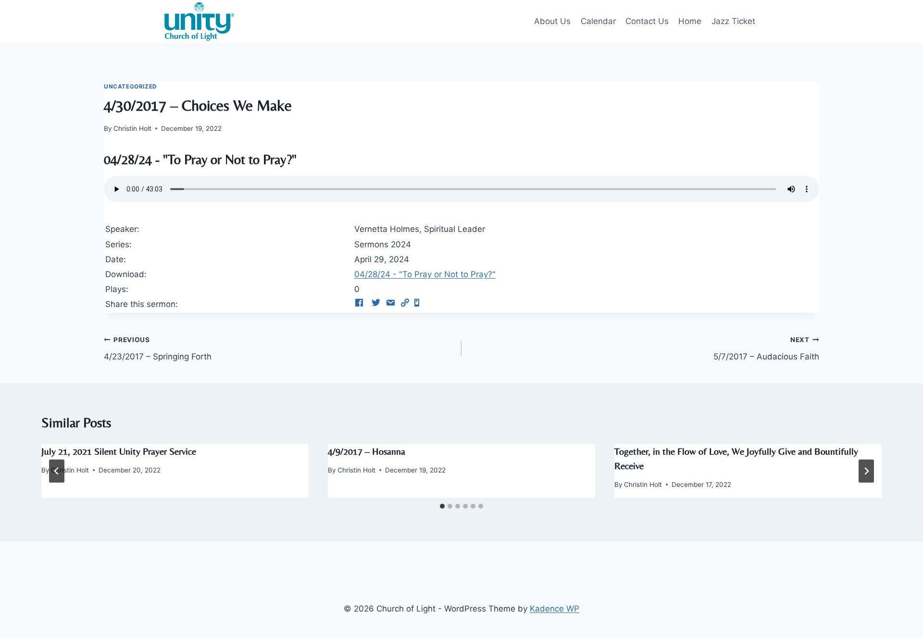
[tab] (442, 506)
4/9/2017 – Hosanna (366, 451)
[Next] (866, 471)
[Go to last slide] (56, 471)
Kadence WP (554, 608)
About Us (552, 21)
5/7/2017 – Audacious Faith (766, 348)
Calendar (598, 21)
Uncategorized (130, 86)
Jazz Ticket (733, 21)
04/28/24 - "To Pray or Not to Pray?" (425, 274)
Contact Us (647, 21)
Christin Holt (132, 128)
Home (689, 21)
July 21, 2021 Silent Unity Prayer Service (118, 451)
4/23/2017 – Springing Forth (158, 348)
